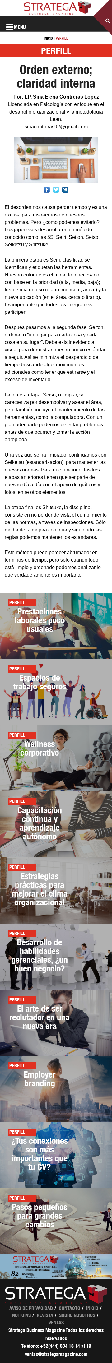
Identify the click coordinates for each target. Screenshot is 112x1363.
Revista (45, 1315)
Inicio (92, 1308)
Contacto (69, 1308)
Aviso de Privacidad (31, 1308)
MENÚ (19, 27)
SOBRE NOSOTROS (77, 1315)
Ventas (56, 1322)
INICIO (48, 38)
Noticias (21, 1315)
